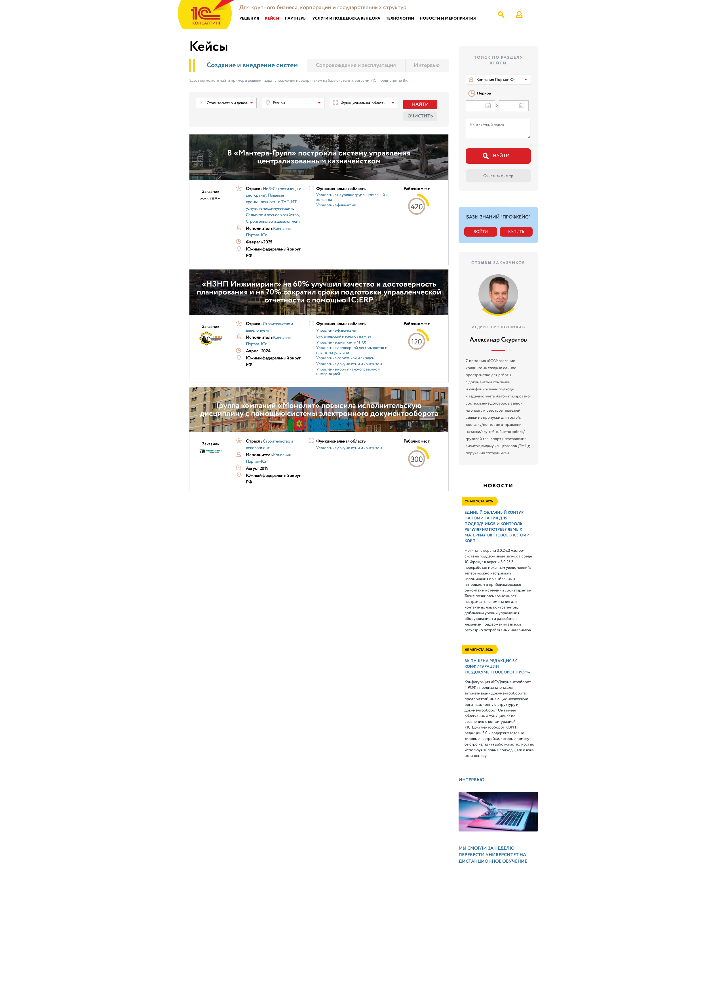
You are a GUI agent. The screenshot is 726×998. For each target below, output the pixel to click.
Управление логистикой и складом (345, 358)
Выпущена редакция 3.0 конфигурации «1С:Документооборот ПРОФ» (497, 666)
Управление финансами (336, 205)
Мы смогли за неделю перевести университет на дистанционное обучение (493, 855)
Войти (481, 232)
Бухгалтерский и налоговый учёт (343, 336)
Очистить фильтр (498, 176)
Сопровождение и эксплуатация (356, 65)
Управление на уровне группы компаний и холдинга (352, 197)
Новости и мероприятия (448, 18)
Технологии (400, 18)
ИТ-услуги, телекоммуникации (272, 205)
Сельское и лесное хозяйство (272, 215)
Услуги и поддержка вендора (346, 18)
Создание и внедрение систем (252, 65)
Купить (516, 232)
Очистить (420, 116)
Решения (249, 18)
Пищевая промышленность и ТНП (268, 198)
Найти (420, 104)
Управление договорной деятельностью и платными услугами (351, 350)
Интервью (427, 65)
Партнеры (296, 18)
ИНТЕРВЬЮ (471, 780)
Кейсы (272, 18)
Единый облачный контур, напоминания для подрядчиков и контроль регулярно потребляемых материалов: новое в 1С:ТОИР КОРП (497, 527)
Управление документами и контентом (349, 364)
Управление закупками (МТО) (341, 342)
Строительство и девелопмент (273, 221)
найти (501, 156)
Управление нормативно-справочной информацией (347, 372)
